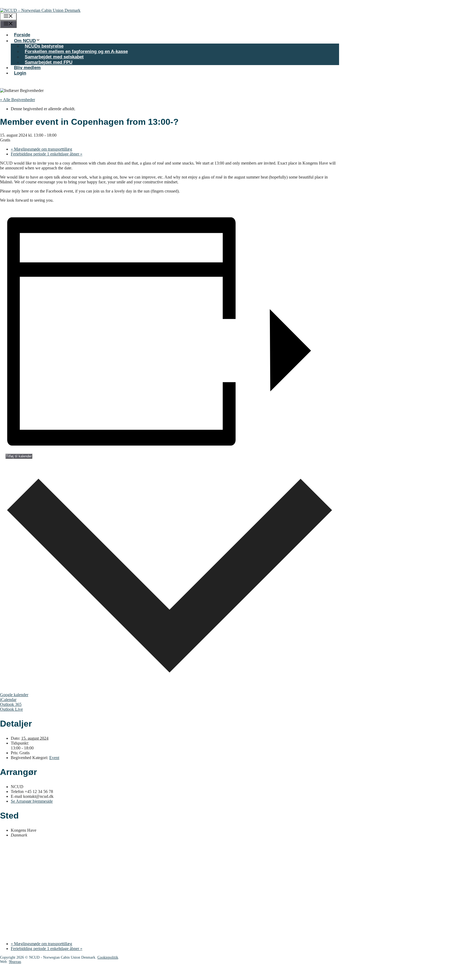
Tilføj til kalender (19, 456)
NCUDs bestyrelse (44, 46)
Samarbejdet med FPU (48, 62)
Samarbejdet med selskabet (54, 56)
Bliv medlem (27, 67)
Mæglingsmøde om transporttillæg (41, 149)
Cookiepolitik (107, 957)
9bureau (15, 962)
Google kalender (14, 694)
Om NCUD (25, 40)
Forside (22, 34)
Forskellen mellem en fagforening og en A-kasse (76, 51)
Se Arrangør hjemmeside (32, 801)
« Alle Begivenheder (17, 99)
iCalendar (8, 699)
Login (20, 73)
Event (54, 757)
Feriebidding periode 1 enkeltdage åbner (46, 154)
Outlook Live (11, 709)
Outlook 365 (11, 704)
